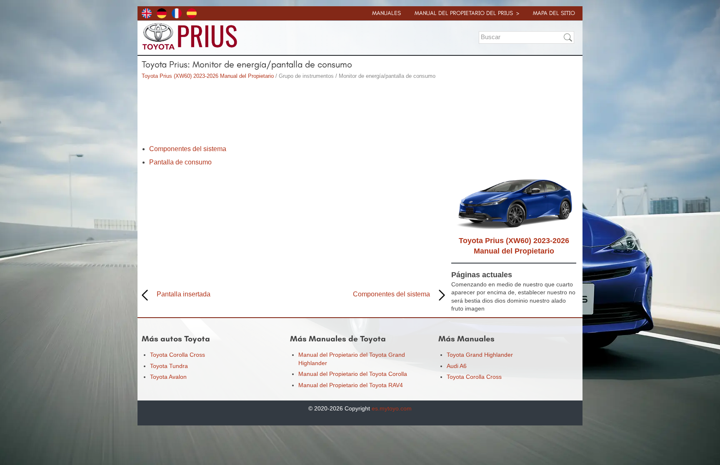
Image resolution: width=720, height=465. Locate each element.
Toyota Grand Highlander (480, 354)
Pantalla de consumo (180, 162)
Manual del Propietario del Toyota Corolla (352, 374)
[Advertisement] (293, 113)
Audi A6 (457, 366)
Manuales (386, 13)
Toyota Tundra (169, 366)
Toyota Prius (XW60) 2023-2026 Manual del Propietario (208, 76)
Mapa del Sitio (554, 13)
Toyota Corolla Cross (177, 354)
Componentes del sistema (187, 148)
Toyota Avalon (168, 376)
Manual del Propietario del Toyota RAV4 (350, 385)
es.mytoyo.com (392, 408)
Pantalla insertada (183, 294)
